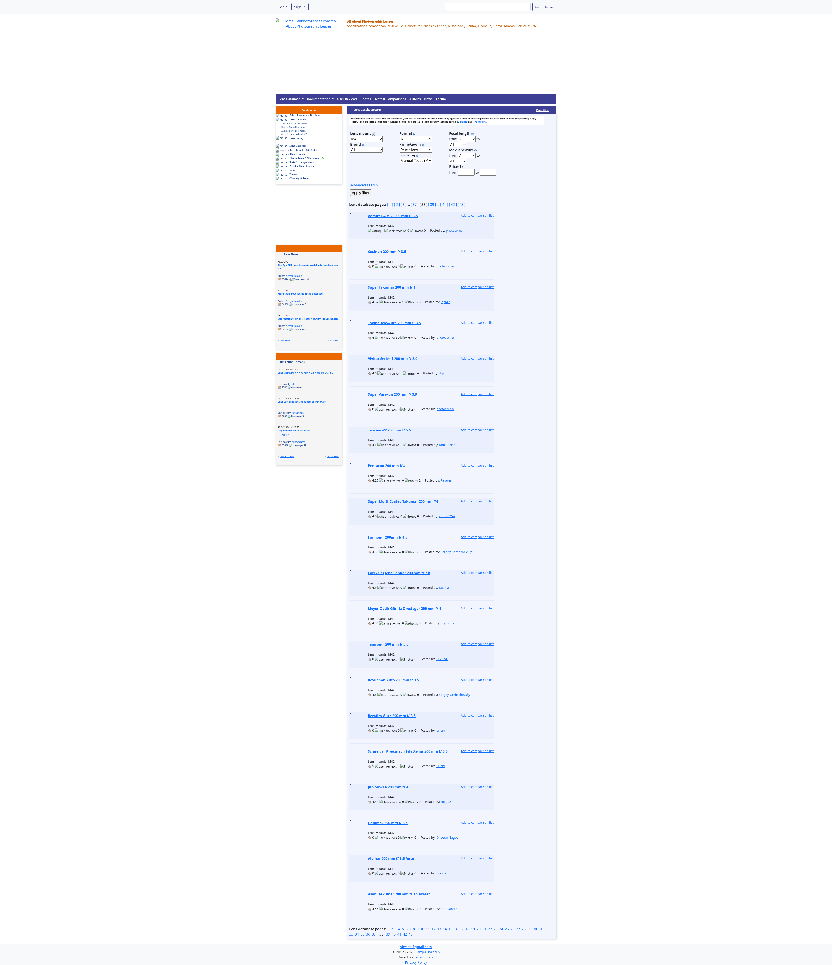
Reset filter (542, 110)
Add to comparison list (477, 215)
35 (362, 934)
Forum (441, 99)
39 (388, 934)
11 (428, 929)
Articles (415, 99)
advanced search (364, 185)
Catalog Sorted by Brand (293, 127)
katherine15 (298, 412)
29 (529, 929)
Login (283, 7)
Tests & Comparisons (390, 99)
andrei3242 (447, 516)
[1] (279, 434)
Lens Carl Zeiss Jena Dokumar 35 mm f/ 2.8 (302, 401)
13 (439, 929)
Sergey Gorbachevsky (456, 552)
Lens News (291, 254)
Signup (300, 7)
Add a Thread (287, 456)
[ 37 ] (415, 204)
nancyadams (298, 441)
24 (501, 929)
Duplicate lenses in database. (294, 430)
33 (351, 934)
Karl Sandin (449, 909)
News (428, 99)
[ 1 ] (390, 204)
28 (524, 929)
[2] (282, 434)
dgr (441, 373)
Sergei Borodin (294, 275)
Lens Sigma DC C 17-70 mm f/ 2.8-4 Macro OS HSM (306, 372)
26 (512, 929)
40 (394, 934)
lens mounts (479, 121)
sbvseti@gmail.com (416, 946)
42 (405, 934)
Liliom (440, 730)
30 (535, 929)
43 (411, 934)
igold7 (445, 302)
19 (473, 929)
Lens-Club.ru (424, 957)
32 (546, 929)
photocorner (455, 230)
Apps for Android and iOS (294, 134)
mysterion (448, 623)
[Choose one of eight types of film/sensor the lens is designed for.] (414, 133)
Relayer (446, 480)
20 (479, 929)
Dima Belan (447, 445)
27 (518, 929)
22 (490, 929)
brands (463, 121)
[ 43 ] (461, 204)
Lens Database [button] (289, 99)
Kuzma (444, 588)
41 (399, 934)
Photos (366, 99)
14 (445, 929)
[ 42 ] (453, 204)
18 (467, 929)
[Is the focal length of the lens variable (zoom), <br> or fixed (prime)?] (423, 144)
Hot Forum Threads (292, 362)
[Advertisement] (406, 63)
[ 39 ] (432, 204)
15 (450, 929)
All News (334, 340)
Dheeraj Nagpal (447, 837)
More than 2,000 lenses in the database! (300, 293)
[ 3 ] (403, 204)
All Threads (333, 456)
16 (456, 929)
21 (484, 929)
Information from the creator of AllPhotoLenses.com (308, 318)
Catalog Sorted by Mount (293, 130)
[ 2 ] (397, 204)
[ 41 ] (444, 204)
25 (507, 929)
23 (495, 929)
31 (541, 929)
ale (293, 384)
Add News (285, 340)
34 (357, 934)
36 (368, 934)
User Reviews (347, 99)
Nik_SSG (442, 659)
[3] (285, 434)
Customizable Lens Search (294, 123)
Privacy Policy (416, 962)
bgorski (441, 873)
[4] (289, 434)
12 (434, 929)
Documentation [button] (319, 99)
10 (422, 929)
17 (462, 929)
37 (374, 934)
